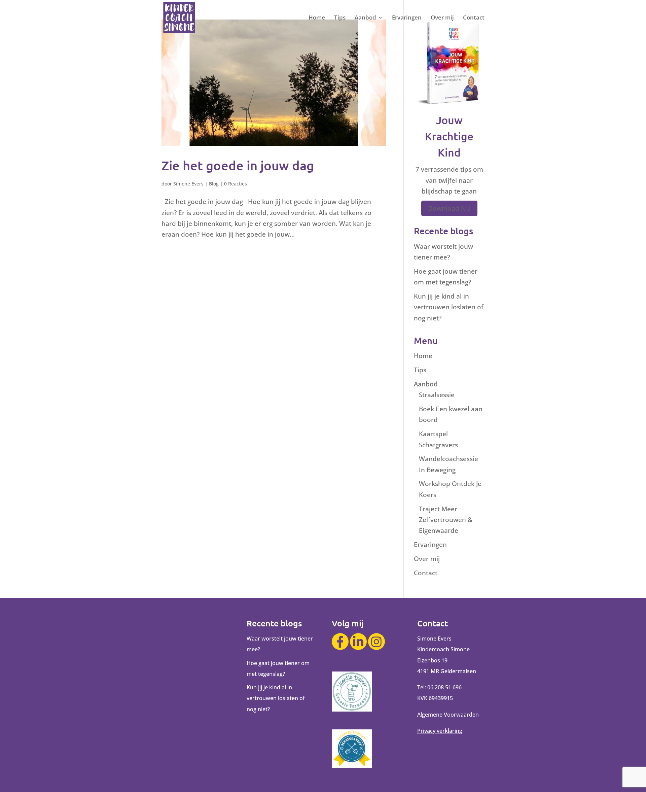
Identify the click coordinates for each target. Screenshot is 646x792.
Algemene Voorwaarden (448, 714)
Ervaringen (407, 18)
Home (317, 18)
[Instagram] (376, 641)
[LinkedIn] (358, 641)
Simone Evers (188, 183)
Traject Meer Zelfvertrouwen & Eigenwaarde (445, 520)
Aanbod (365, 18)
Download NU (449, 208)
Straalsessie (437, 394)
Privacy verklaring (439, 730)
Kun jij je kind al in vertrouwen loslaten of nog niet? (448, 307)
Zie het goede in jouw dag (238, 165)
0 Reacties (235, 183)
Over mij (442, 18)
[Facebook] (340, 641)
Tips (340, 18)
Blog (214, 183)
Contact (474, 18)
